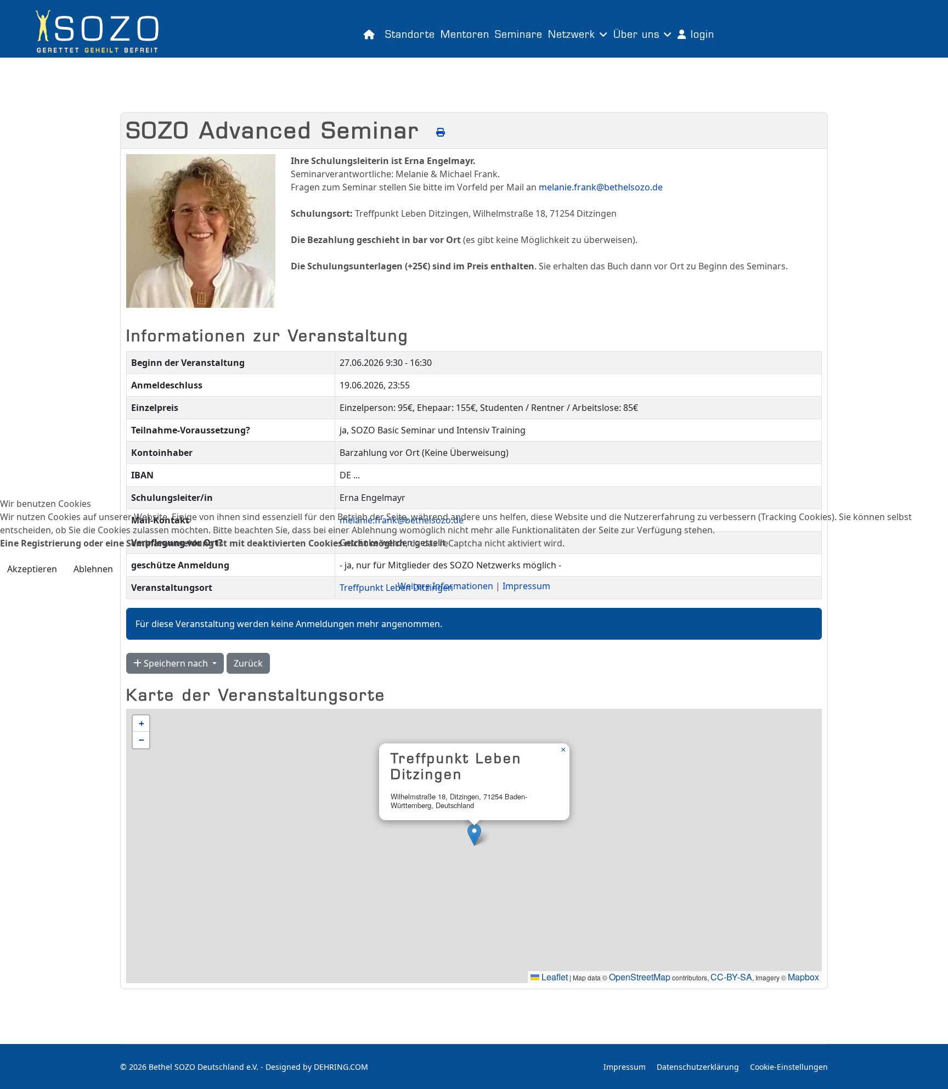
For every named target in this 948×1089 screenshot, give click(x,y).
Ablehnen (93, 569)
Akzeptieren (32, 569)
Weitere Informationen (445, 586)
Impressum (526, 586)
